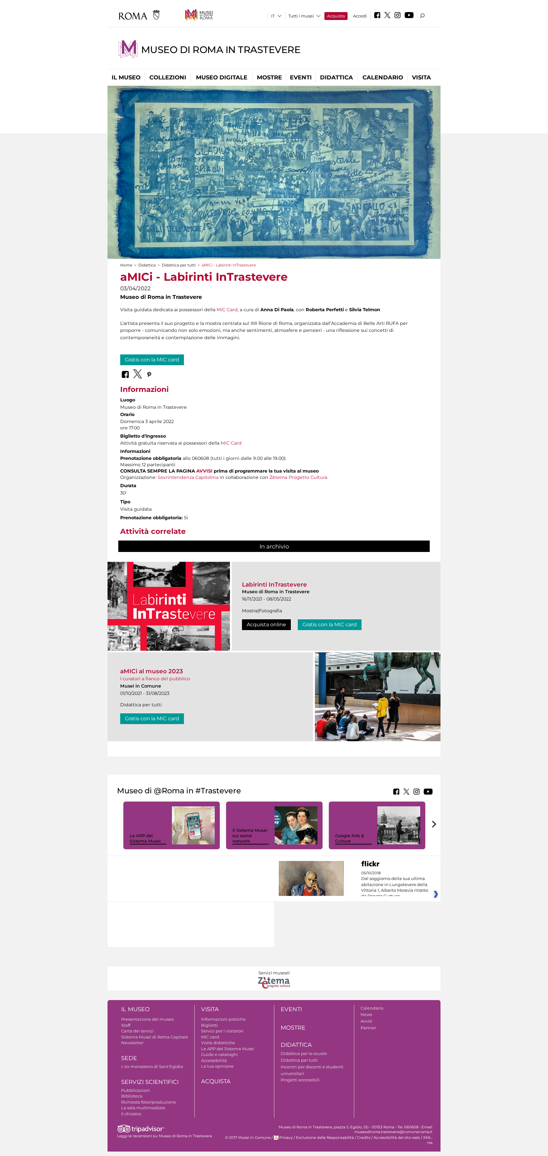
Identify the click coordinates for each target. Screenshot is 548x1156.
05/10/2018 (394, 885)
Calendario (382, 77)
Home (126, 265)
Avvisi (366, 1021)
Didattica (336, 77)
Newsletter (132, 1042)
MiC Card (227, 310)
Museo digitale (221, 77)
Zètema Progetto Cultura (298, 477)
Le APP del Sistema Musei (145, 838)
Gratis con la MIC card (152, 360)
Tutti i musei (301, 15)
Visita (421, 77)
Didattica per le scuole (304, 1053)
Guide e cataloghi (219, 1054)
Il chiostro (131, 1113)
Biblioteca (131, 1096)
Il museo (126, 77)
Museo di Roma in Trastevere (220, 50)
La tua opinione (217, 1066)
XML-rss (428, 1140)
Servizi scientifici (150, 1082)
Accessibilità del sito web (397, 1137)
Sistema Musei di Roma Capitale (154, 1036)
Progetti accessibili (300, 1079)
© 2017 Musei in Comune (248, 1137)
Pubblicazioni (135, 1090)
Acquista (336, 15)
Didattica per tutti (179, 265)
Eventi (301, 77)
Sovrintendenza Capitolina (188, 477)
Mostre (269, 77)
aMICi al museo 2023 (151, 671)
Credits (363, 1137)
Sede (129, 1058)
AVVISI (204, 471)
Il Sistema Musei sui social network (249, 835)
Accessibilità (214, 1060)
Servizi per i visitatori (222, 1030)
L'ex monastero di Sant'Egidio (152, 1066)
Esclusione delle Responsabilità (325, 1137)
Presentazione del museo (147, 1019)
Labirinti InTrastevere (274, 584)
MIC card (210, 1036)
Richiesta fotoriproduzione (148, 1102)
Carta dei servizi (137, 1030)
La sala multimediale (143, 1107)
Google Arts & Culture (349, 838)
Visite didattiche (218, 1042)
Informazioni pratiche (223, 1019)
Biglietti (209, 1025)
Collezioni (167, 77)
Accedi (360, 15)
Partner (368, 1027)
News (366, 1014)
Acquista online (266, 625)
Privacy (286, 1137)
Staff (125, 1025)
